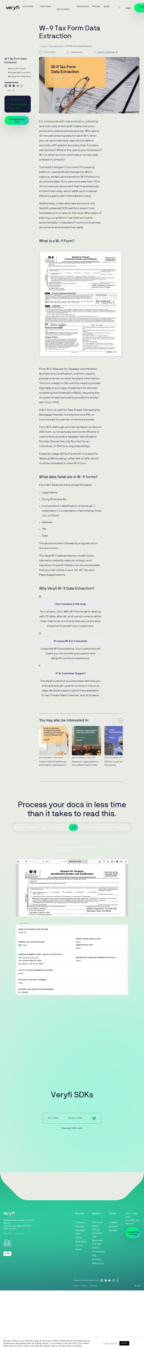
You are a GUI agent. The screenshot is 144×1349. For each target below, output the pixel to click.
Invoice (31, 827)
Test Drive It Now (17, 100)
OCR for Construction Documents (115, 763)
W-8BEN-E (58, 827)
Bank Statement (103, 827)
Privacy (84, 1286)
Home (44, 46)
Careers (79, 1245)
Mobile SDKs (75, 1117)
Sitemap (93, 1286)
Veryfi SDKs (15, 108)
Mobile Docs (98, 1263)
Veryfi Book (80, 1241)
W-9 (73, 827)
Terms (76, 1286)
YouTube (113, 1230)
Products (80, 1222)
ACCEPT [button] (124, 1343)
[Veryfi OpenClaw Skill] (94, 1118)
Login (128, 7)
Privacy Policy (65, 1346)
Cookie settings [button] (110, 1343)
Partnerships (98, 1251)
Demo (107, 6)
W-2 (44, 827)
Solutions (28, 6)
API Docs (96, 1259)
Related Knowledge (18, 104)
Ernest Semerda (106, 52)
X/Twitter (113, 1226)
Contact (96, 1247)
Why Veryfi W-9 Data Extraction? (20, 76)
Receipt (18, 827)
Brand (78, 1249)
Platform (45, 6)
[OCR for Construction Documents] (119, 740)
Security (79, 1226)
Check (86, 827)
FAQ (94, 1255)
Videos (78, 1237)
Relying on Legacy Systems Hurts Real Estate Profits (85, 763)
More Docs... (123, 827)
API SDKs (53, 1117)
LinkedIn (113, 1222)
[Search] (119, 7)
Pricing (96, 6)
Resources (83, 6)
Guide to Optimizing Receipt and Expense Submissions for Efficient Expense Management (53, 763)
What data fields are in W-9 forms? (20, 72)
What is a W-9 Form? (17, 68)
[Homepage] (12, 8)
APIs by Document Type (97, 1233)
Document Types (56, 46)
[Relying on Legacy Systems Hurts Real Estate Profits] (86, 740)
